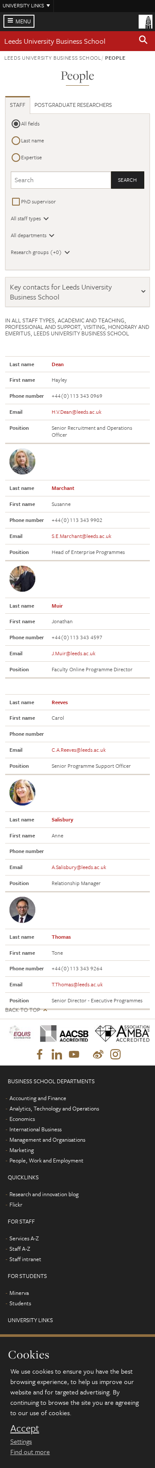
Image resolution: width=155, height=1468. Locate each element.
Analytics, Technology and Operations (54, 1108)
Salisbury (62, 819)
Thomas (61, 936)
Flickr (15, 1204)
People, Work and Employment (46, 1160)
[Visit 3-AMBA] (119, 1034)
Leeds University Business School (54, 40)
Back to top (22, 1010)
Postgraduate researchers (73, 104)
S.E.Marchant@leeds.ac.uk (82, 536)
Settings (21, 1441)
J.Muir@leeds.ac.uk (74, 653)
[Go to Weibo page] (98, 1054)
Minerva (19, 1292)
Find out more (30, 1451)
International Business (35, 1129)
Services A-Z (24, 1238)
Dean (58, 364)
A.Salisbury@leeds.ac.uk (79, 867)
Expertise (31, 157)
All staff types (26, 218)
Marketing (21, 1150)
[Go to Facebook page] (39, 1054)
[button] (143, 41)
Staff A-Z (19, 1248)
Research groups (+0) (36, 252)
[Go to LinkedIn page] (57, 1054)
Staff (17, 104)
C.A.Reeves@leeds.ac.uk (79, 749)
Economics (22, 1118)
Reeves (60, 702)
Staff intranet (25, 1259)
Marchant (63, 488)
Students (20, 1303)
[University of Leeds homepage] (145, 21)
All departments (28, 235)
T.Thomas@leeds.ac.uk (77, 984)
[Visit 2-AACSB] (61, 1034)
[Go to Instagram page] (115, 1054)
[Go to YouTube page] (74, 1054)
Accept (24, 1428)
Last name (32, 140)
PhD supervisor (38, 201)
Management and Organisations (47, 1139)
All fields (30, 123)
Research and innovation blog (44, 1194)
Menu (23, 21)
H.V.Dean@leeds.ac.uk (77, 411)
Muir (57, 605)
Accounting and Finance (37, 1098)
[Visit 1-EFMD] (19, 1033)
